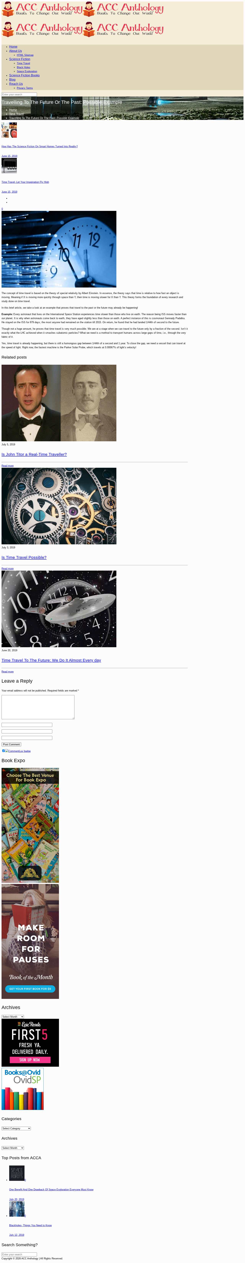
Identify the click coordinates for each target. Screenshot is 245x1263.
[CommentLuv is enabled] (18, 751)
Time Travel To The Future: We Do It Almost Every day (51, 660)
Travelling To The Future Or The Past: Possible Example (44, 118)
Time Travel (16, 113)
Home (13, 109)
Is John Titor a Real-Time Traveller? (34, 454)
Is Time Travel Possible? (24, 557)
